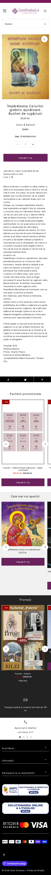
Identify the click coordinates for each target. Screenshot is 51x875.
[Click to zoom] (44, 39)
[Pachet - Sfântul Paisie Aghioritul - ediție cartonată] (22, 432)
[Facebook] (4, 855)
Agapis (25, 129)
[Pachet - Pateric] (22, 637)
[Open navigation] (4, 10)
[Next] (45, 444)
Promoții (25, 599)
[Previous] (6, 444)
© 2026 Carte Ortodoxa (13, 870)
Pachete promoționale (25, 394)
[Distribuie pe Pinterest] (42, 379)
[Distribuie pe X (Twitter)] (25, 379)
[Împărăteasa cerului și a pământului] (22, 524)
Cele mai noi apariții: (25, 496)
